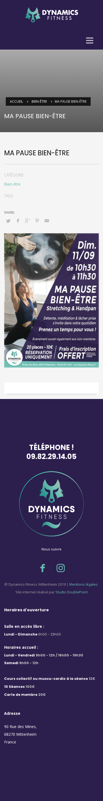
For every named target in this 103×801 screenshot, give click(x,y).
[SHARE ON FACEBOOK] (18, 220)
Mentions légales (83, 584)
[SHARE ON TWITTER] (8, 221)
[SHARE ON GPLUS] (27, 220)
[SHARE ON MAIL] (47, 220)
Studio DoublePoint (71, 592)
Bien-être (12, 184)
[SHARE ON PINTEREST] (37, 220)
